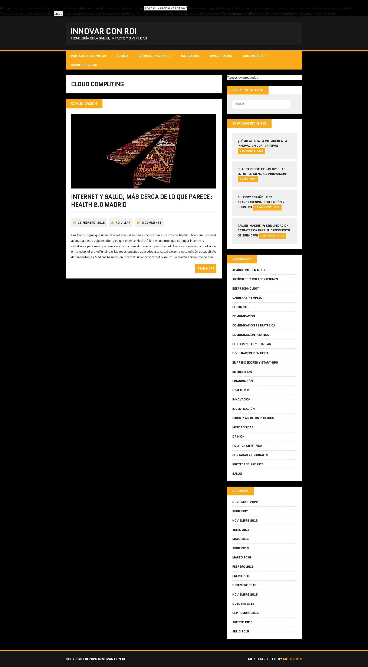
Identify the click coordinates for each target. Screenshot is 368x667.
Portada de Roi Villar (88, 56)
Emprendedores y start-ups (255, 362)
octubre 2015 (243, 604)
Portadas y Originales (250, 455)
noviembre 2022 (245, 502)
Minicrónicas (242, 427)
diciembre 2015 (244, 585)
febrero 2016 (243, 566)
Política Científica (247, 446)
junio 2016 (241, 530)
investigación (221, 56)
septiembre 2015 (245, 613)
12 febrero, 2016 (91, 222)
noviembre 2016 (245, 520)
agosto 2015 (242, 622)
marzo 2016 (241, 557)
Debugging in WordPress (118, 13)
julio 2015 (240, 631)
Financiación (242, 381)
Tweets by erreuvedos (242, 77)
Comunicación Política (250, 335)
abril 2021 (240, 511)
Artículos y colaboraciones (255, 279)
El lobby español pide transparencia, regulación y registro (261, 202)
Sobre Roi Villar (84, 65)
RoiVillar (123, 222)
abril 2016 (240, 548)
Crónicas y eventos (155, 56)
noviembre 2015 (245, 594)
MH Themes (292, 659)
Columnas (240, 307)
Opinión (238, 436)
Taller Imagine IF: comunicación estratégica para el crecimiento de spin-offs (264, 230)
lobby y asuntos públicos (253, 418)
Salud (237, 473)
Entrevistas (242, 372)
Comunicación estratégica (253, 325)
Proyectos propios (247, 464)
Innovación (190, 56)
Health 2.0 (240, 390)
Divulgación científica (250, 353)
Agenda (122, 56)
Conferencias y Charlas (251, 344)
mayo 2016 (240, 539)
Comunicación (254, 56)
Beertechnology (245, 288)
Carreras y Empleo (247, 298)
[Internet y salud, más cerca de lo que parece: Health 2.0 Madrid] (143, 186)
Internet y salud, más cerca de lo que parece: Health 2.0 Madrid (141, 200)
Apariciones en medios (250, 270)
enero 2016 (241, 576)
